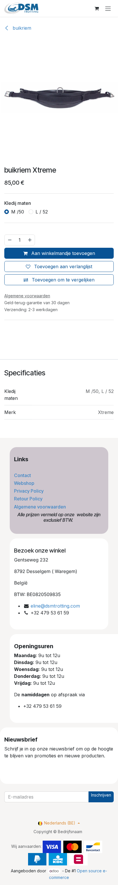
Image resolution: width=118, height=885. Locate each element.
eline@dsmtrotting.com (55, 606)
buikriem (21, 28)
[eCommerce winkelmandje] (96, 8)
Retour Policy (29, 499)
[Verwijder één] (9, 240)
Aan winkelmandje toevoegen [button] (62, 253)
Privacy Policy (29, 491)
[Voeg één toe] (30, 240)
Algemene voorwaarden (40, 507)
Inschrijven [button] (101, 795)
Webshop (25, 483)
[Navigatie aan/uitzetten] (108, 8)
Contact (23, 475)
